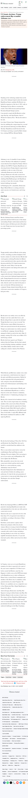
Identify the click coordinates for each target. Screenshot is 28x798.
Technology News (13, 760)
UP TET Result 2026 (6, 721)
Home (2, 7)
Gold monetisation (15, 721)
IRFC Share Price (16, 702)
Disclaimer (4, 771)
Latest (10, 7)
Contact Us (10, 773)
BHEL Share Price (18, 704)
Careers (3, 776)
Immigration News (14, 758)
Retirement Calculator (21, 738)
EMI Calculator (5, 738)
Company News (11, 756)
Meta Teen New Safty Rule (18, 726)
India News (4, 765)
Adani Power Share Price (7, 702)
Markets (19, 7)
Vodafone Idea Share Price (17, 707)
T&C (15, 769)
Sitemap (24, 773)
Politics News (10, 765)
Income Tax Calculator (6, 736)
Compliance (4, 773)
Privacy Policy (20, 769)
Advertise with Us (17, 773)
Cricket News (21, 758)
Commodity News (5, 758)
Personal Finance (5, 760)
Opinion (11, 763)
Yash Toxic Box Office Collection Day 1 (9, 724)
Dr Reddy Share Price (6, 707)
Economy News (24, 763)
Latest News (4, 756)
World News (6, 12)
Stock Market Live (5, 712)
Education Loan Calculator (7, 743)
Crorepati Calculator (17, 736)
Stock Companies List (6, 748)
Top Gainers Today (5, 717)
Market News (18, 756)
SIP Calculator (12, 738)
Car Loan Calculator (6, 740)
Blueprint (24, 7)
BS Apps (8, 776)
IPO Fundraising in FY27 (16, 719)
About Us (11, 769)
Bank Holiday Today (6, 714)
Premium (6, 7)
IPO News (24, 756)
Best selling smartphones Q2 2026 (17, 712)
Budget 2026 (17, 765)
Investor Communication (12, 771)
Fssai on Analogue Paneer (7, 728)
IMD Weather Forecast (21, 717)
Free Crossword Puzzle (6, 750)
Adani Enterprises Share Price (19, 700)
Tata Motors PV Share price (7, 704)
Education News (5, 763)
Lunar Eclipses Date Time (7, 726)
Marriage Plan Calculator (19, 743)
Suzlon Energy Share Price (7, 700)
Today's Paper (5, 769)
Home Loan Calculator (16, 740)
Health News (17, 763)
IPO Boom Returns (5, 719)
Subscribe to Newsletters (16, 748)
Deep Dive (13, 717)
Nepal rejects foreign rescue (7, 731)
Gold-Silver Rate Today (16, 714)
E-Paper (15, 7)
